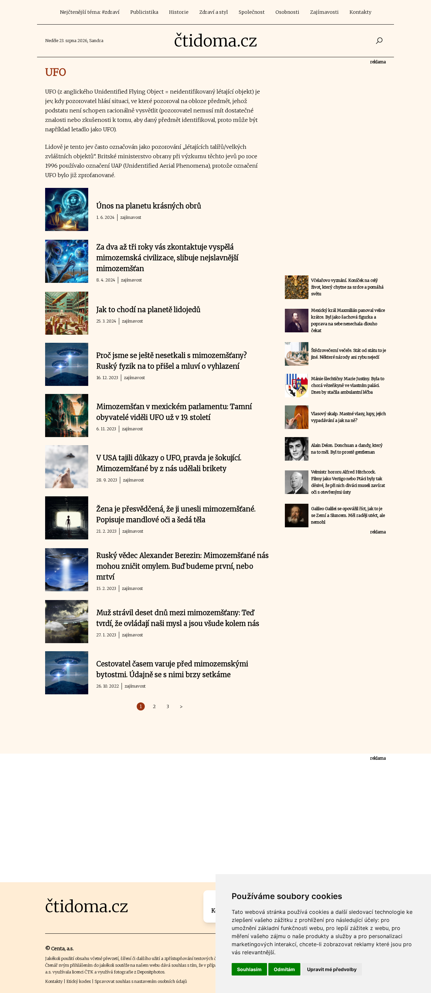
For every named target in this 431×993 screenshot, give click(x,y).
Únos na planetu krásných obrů (148, 206)
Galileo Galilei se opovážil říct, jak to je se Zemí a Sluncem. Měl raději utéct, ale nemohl (348, 515)
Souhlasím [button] (249, 969)
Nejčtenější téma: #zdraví (90, 12)
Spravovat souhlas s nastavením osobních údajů (141, 981)
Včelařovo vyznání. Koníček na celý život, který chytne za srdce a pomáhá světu (347, 287)
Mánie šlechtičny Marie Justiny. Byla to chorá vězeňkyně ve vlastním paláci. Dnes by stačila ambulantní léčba (347, 385)
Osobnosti (287, 12)
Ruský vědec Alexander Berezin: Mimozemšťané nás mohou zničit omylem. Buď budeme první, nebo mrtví (182, 566)
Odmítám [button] (284, 969)
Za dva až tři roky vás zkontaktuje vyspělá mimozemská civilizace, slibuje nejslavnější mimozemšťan (167, 258)
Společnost (252, 12)
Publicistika (144, 12)
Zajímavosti (324, 12)
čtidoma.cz (215, 41)
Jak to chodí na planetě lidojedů (148, 309)
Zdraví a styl (213, 12)
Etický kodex (78, 981)
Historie (179, 12)
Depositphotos (150, 971)
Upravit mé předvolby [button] (332, 969)
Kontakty (360, 12)
